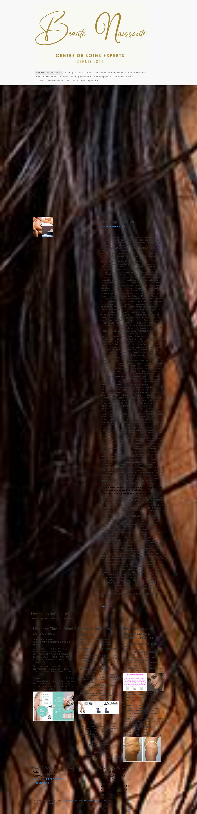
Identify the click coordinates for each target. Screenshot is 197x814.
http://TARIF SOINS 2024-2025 (114, 226)
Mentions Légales (69, 800)
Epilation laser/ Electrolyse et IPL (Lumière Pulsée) (120, 72)
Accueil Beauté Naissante (48, 72)
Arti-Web (50, 803)
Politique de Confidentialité (94, 800)
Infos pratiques (41, 782)
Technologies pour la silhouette (79, 72)
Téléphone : (47, 779)
